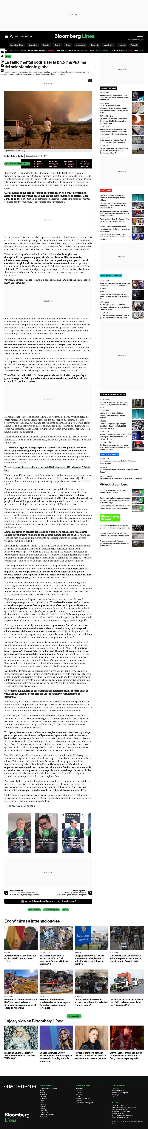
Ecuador (43, 1105)
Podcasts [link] (134, 45)
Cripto (78, 1097)
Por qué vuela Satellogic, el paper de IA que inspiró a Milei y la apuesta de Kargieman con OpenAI (114, 150)
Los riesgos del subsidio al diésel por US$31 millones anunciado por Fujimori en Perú (126, 1002)
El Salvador (44, 1113)
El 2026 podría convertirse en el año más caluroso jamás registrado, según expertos (24, 894)
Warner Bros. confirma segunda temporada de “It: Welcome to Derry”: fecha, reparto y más (126, 1055)
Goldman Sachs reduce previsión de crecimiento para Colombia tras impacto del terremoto (55, 1003)
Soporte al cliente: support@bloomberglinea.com (122, 1114)
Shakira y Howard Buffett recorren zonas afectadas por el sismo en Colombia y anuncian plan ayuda (56, 1056)
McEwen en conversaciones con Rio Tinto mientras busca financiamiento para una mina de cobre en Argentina (20, 1003)
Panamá (43, 1107)
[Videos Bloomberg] (122, 485)
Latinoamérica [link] (80, 45)
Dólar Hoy (79, 1093)
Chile (42, 1101)
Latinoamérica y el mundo (48, 1089)
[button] (90, 80)
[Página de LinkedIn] (25, 1086)
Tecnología (115, 1095)
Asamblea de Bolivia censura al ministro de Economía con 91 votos (20, 958)
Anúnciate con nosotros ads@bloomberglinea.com (121, 1110)
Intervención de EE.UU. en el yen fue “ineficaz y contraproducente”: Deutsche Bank (115, 296)
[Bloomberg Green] (122, 517)
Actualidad (79, 1095)
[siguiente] (90, 893)
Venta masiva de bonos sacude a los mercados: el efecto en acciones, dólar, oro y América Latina (115, 307)
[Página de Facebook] (6, 1086)
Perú (41, 1103)
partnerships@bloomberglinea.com (124, 1107)
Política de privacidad (119, 1090)
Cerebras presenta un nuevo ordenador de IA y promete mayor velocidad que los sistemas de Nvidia (114, 213)
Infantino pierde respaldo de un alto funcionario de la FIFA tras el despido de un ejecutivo (115, 237)
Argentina (43, 1095)
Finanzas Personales (83, 1099)
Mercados (79, 1090)
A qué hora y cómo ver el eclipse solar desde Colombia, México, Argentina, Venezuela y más (113, 121)
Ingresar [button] (140, 36)
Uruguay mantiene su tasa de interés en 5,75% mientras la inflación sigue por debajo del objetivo (89, 959)
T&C (113, 1097)
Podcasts (79, 1101)
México (42, 1093)
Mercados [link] (45, 45)
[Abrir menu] (6, 36)
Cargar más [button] (74, 1016)
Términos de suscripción (120, 1093)
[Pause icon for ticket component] (6, 50)
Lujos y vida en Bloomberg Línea (33, 1021)
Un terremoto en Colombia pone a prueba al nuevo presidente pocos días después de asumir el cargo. (115, 500)
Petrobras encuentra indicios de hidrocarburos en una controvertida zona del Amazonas (114, 543)
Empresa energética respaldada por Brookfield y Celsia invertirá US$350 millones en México (113, 205)
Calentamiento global (51, 910)
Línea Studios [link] (108, 45)
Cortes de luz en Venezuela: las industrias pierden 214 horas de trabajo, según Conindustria (125, 958)
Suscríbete (115, 1089)
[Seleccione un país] (31, 36)
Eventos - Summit (117, 1105)
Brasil (42, 1090)
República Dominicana (47, 1115)
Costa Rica (44, 1111)
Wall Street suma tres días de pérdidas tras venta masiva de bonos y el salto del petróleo (115, 286)
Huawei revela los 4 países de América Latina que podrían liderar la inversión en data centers (114, 97)
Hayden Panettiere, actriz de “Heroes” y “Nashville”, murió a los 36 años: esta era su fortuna (90, 1055)
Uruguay (43, 1109)
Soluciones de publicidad (120, 1117)
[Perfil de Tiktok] (29, 1086)
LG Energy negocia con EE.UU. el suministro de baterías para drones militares (112, 197)
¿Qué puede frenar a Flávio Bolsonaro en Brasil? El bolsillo (121, 479)
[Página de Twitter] (11, 1086)
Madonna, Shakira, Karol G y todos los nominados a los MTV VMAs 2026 (20, 1055)
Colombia (43, 1097)
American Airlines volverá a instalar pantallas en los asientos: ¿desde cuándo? (91, 1002)
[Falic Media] (130, 40)
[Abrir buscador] (11, 36)
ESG (8, 57)
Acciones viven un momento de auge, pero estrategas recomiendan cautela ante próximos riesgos (115, 436)
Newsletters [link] (33, 45)
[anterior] (6, 893)
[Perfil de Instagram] (20, 1086)
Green (65, 910)
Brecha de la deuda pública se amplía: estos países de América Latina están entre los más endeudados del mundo (113, 131)
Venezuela (43, 1099)
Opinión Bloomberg (109, 454)
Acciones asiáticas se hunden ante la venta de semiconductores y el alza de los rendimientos (115, 229)
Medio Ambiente (34, 910)
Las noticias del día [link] (16, 45)
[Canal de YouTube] (15, 1086)
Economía (79, 1089)
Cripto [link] (68, 45)
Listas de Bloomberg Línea (85, 1103)
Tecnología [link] (95, 45)
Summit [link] (57, 45)
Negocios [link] (122, 45)
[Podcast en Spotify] (34, 1086)
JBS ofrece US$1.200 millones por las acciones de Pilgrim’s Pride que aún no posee (72, 894)
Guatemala (43, 1117)
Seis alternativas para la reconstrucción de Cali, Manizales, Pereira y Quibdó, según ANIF (54, 959)
